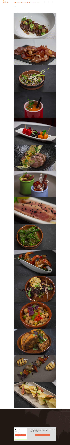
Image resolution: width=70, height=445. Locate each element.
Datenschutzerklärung (45, 438)
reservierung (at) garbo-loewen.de (20, 417)
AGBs (34, 438)
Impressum (49, 438)
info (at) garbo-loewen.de (20, 416)
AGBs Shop (40, 438)
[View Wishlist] (65, 2)
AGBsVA (37, 438)
